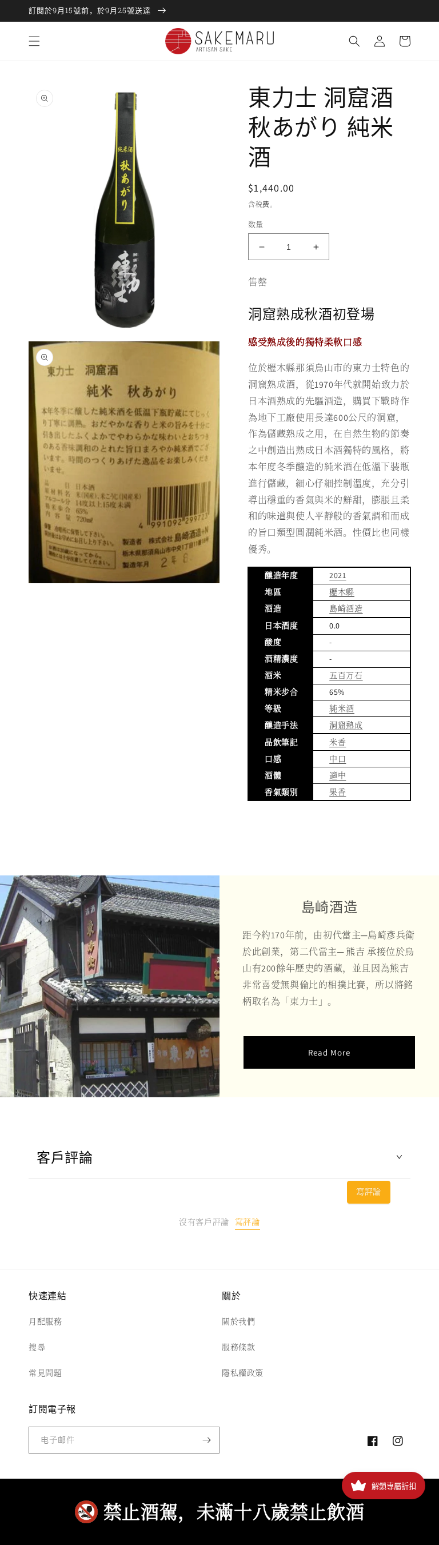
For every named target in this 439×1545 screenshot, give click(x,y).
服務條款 (238, 1347)
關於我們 (238, 1321)
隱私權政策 (243, 1373)
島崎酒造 (345, 608)
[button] (34, 41)
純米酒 (341, 708)
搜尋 (37, 1347)
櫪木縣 (341, 592)
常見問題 (45, 1373)
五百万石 (345, 675)
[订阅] (206, 1440)
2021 (337, 575)
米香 (337, 742)
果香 (337, 792)
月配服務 (45, 1321)
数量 (256, 224)
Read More (329, 1052)
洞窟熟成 (345, 725)
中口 (337, 759)
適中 (337, 775)
